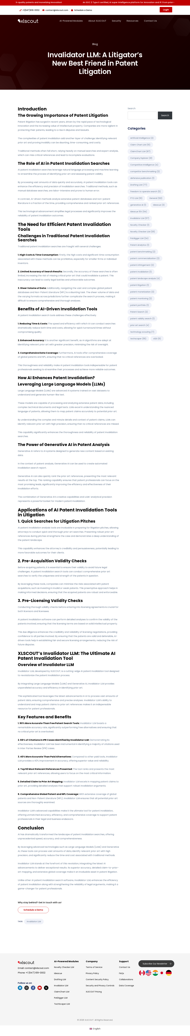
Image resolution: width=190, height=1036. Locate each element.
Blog (95, 44)
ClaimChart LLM (140, 151)
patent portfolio (139, 305)
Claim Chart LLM (140, 144)
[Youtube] (39, 988)
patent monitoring (141, 298)
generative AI (138, 204)
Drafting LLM (138, 184)
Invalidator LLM (96, 683)
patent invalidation (141, 271)
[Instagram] (26, 988)
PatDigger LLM (60, 997)
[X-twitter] (46, 988)
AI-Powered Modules (71, 21)
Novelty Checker (139, 225)
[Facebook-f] (33, 988)
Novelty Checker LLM (142, 231)
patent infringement (142, 265)
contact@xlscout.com (37, 968)
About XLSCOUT (97, 21)
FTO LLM (136, 198)
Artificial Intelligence (142, 138)
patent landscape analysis (145, 278)
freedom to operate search (145, 191)
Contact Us (150, 21)
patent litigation (139, 285)
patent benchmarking (142, 251)
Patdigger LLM (139, 238)
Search (131, 108)
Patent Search (139, 311)
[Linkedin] (20, 988)
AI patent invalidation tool (95, 671)
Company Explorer (141, 158)
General (155, 198)
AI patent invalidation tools (98, 182)
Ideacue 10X (138, 211)
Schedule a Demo (33, 909)
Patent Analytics (139, 245)
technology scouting (142, 332)
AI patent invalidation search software (52, 880)
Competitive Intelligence (144, 164)
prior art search (139, 325)
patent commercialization (145, 258)
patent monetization (142, 291)
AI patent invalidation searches (35, 169)
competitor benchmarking (145, 171)
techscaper (138, 338)
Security (116, 21)
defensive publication (142, 178)
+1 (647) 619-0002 (35, 972)
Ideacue (159, 204)
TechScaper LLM (62, 1004)
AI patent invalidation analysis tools (37, 527)
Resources (132, 21)
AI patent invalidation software (34, 619)
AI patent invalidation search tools (36, 315)
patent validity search (142, 318)
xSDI (157, 338)
